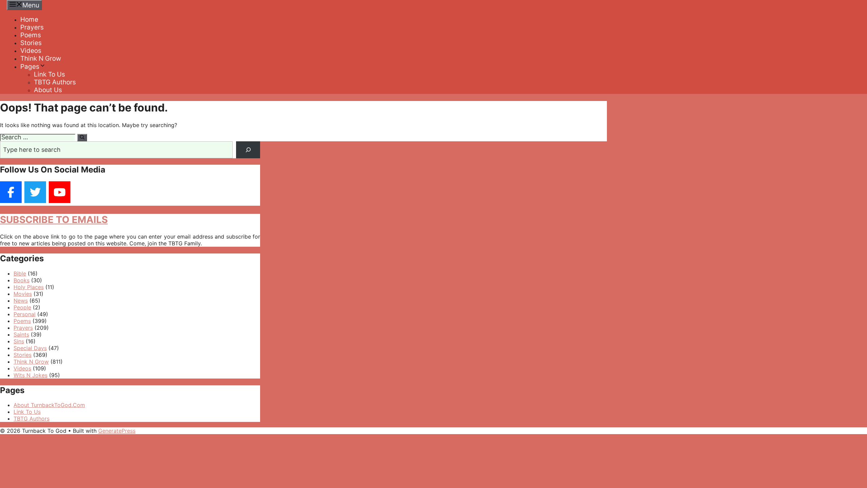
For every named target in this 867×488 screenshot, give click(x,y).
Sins (19, 341)
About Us (48, 90)
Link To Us (49, 74)
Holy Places (29, 287)
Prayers (32, 27)
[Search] (82, 137)
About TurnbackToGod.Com (49, 405)
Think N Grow (40, 58)
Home (29, 19)
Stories (31, 43)
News (21, 300)
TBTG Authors (55, 82)
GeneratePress (116, 430)
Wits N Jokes (30, 375)
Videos (30, 51)
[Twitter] (35, 192)
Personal (25, 314)
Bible (20, 273)
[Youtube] (59, 192)
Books (21, 280)
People (22, 307)
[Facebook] (11, 192)
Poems (30, 35)
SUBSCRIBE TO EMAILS (54, 219)
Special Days (30, 348)
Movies (23, 293)
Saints (21, 334)
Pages (29, 66)
